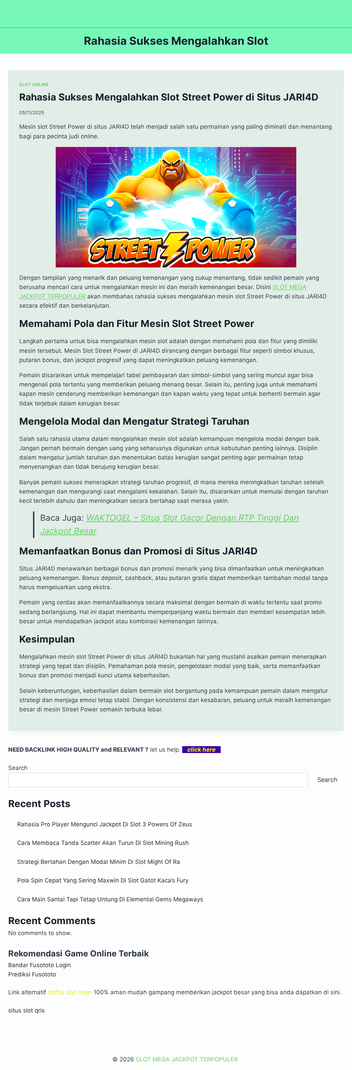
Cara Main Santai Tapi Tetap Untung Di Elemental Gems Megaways (110, 899)
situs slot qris (26, 1010)
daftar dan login (70, 992)
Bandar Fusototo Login (39, 965)
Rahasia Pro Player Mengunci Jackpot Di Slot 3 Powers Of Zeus (104, 824)
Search (18, 767)
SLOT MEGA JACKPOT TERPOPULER (188, 1059)
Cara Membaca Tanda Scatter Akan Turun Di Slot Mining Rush (103, 842)
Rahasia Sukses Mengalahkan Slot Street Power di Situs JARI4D (168, 97)
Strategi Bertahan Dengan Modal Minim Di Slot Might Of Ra (98, 861)
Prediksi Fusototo (32, 974)
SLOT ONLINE (34, 84)
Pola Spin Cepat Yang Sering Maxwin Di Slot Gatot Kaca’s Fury (102, 880)
